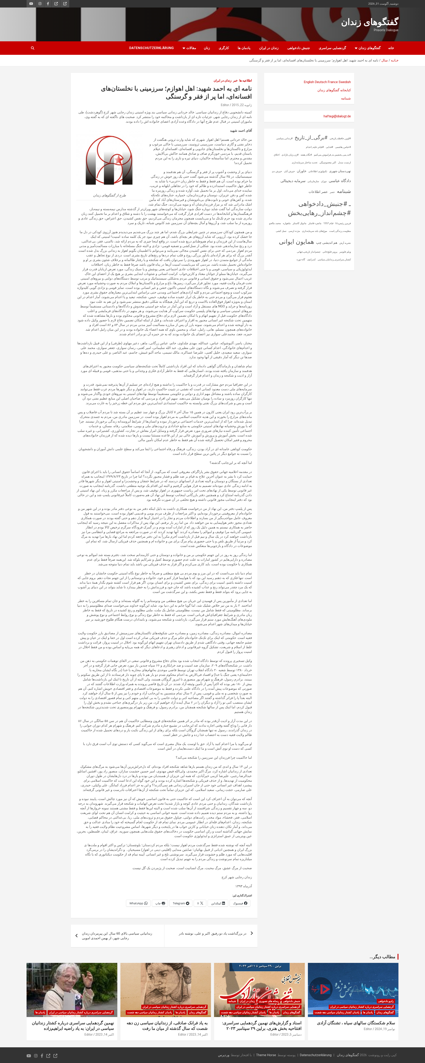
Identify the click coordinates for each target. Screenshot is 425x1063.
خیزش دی (277, 171)
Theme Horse (266, 1055)
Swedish (345, 82)
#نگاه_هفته (306, 154)
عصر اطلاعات (318, 192)
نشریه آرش (345, 243)
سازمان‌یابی (313, 181)
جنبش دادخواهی (298, 48)
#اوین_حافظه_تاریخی (340, 138)
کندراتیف (311, 259)
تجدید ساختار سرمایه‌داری (304, 162)
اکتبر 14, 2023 (198, 1034)
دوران (324, 181)
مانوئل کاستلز (299, 223)
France (333, 82)
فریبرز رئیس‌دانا (343, 223)
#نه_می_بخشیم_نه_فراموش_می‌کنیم (332, 154)
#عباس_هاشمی (343, 147)
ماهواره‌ (287, 223)
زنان (207, 48)
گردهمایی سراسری (332, 48)
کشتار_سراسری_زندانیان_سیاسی (334, 259)
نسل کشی (281, 231)
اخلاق (277, 154)
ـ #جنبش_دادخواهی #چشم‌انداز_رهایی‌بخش (319, 208)
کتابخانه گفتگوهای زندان (334, 90)
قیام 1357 (328, 223)
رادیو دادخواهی (386, 1001)
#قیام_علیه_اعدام (315, 147)
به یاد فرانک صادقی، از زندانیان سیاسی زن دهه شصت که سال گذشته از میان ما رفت (167, 1025)
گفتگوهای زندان (369, 22)
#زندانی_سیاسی (284, 138)
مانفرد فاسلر (314, 223)
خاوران (301, 171)
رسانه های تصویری (269, 1001)
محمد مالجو (275, 223)
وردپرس (223, 1055)
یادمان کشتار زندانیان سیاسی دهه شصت (337, 1012)
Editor (225, 105)
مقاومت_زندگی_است (340, 231)
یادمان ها (244, 48)
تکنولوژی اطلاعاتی (317, 171)
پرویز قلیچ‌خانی (330, 251)
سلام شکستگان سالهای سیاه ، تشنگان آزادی (356, 1022)
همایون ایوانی (296, 241)
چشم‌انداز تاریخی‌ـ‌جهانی (309, 251)
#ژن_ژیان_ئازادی (290, 154)
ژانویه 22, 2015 (242, 105)
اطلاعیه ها (245, 80)
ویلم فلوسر (345, 251)
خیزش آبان (289, 171)
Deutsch (321, 82)
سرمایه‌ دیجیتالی (292, 181)
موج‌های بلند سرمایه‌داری (314, 231)
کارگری (224, 48)
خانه (391, 48)
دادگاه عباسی (340, 180)
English (309, 82)
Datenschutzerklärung (151, 48)
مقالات (191, 48)
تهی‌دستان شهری (340, 171)
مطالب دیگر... (382, 956)
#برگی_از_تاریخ (311, 138)
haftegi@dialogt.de (337, 116)
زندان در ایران (268, 48)
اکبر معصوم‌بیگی (327, 162)
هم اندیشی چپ (326, 243)
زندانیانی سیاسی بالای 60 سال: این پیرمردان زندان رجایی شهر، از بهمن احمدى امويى (117, 936)
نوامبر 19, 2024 (385, 1029)
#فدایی (329, 147)
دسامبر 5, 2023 (291, 1034)
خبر (235, 80)
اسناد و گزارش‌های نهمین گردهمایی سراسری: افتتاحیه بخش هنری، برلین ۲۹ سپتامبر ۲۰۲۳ (261, 1025)
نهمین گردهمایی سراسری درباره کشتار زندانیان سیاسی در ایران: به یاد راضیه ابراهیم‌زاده (73, 1025)
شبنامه (346, 98)
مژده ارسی (294, 231)
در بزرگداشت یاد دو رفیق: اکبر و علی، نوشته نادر (212, 933)
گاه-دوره (301, 259)
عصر (332, 192)
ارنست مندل (344, 162)
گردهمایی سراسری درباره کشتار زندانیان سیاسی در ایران (362, 1006)
